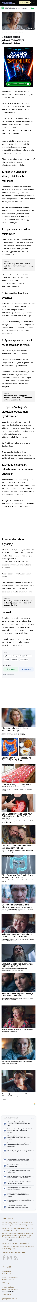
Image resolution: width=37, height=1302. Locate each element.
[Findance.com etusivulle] (8, 2)
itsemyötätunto (17, 656)
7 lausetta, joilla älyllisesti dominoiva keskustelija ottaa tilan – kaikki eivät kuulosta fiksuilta (18, 603)
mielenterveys (24, 659)
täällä (10, 1240)
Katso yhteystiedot (8, 1291)
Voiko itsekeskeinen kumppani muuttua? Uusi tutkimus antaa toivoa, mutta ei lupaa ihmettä (18, 398)
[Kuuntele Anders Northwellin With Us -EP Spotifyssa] (18, 67)
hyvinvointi (7, 656)
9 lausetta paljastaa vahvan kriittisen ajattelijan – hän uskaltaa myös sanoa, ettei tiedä (18, 266)
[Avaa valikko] (33, 3)
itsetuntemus (27, 656)
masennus (14, 659)
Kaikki (32, 1118)
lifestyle (7, 659)
